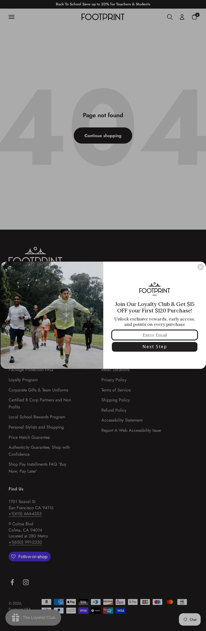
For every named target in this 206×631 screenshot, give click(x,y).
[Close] (200, 267)
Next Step (154, 347)
